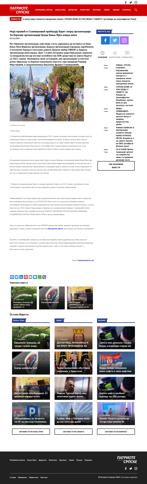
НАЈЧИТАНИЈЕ (115, 57)
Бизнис (116, 10)
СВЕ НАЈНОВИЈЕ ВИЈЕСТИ (116, 166)
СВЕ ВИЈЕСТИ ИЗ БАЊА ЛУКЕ (31, 431)
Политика (85, 10)
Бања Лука (60, 10)
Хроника (97, 10)
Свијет (107, 10)
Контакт (44, 477)
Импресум (22, 477)
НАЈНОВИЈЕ (102, 57)
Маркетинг (33, 477)
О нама (13, 477)
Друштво (72, 10)
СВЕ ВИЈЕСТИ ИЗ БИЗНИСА (116, 431)
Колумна (127, 10)
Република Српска (43, 10)
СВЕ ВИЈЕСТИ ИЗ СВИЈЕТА (73, 431)
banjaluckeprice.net (86, 260)
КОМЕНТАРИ (127, 57)
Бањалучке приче (55, 228)
